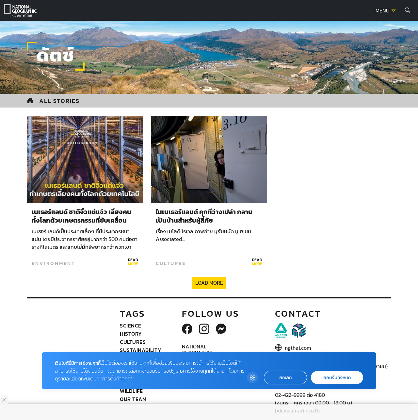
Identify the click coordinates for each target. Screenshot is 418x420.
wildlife (131, 391)
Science (130, 325)
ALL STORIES (59, 100)
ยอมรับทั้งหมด (337, 377)
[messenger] (221, 329)
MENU (383, 10)
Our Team (133, 399)
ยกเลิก (285, 377)
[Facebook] (187, 329)
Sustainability (140, 350)
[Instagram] (204, 329)
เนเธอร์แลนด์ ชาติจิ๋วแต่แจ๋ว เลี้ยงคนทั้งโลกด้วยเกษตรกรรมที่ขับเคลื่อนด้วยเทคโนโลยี (81, 220)
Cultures (171, 263)
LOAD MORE (209, 283)
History (131, 334)
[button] (407, 10)
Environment (53, 263)
